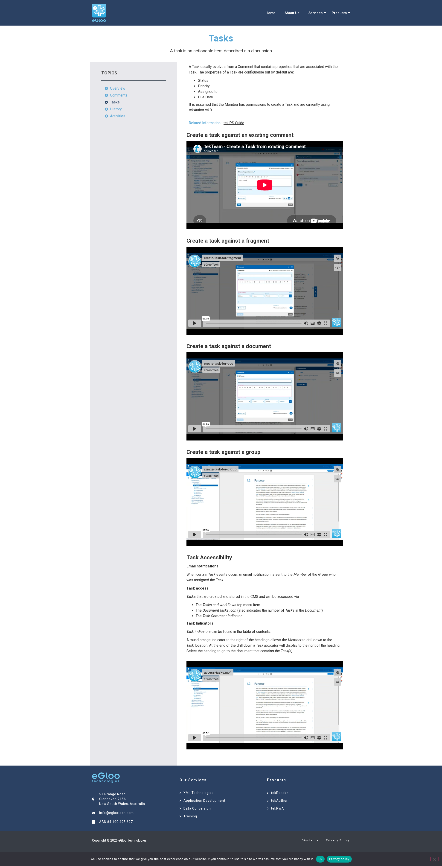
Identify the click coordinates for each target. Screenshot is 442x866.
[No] (434, 859)
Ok (320, 859)
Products (339, 13)
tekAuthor (279, 800)
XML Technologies (198, 793)
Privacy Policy (338, 840)
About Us (292, 13)
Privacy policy (339, 859)
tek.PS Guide (234, 123)
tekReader (279, 793)
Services (315, 13)
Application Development (204, 800)
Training (190, 816)
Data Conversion (197, 808)
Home (270, 13)
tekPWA (277, 808)
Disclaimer (311, 840)
